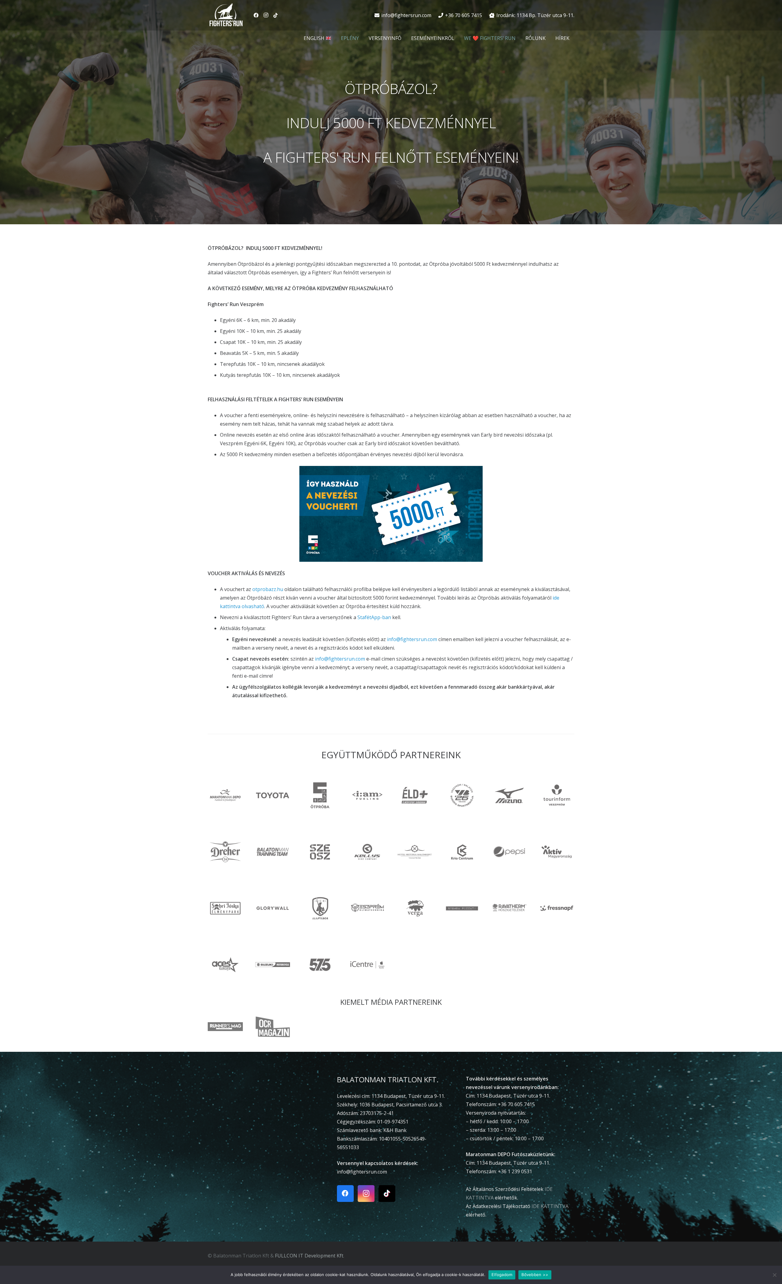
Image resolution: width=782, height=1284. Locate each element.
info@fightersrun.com (412, 639)
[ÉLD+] (414, 795)
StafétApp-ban (374, 617)
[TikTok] (275, 15)
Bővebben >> (534, 1274)
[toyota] (272, 795)
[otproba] (320, 795)
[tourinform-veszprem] (556, 795)
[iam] (367, 795)
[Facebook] (256, 15)
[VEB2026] (462, 795)
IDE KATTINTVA (550, 1206)
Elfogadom (501, 1274)
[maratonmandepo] (225, 795)
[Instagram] (266, 15)
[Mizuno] (509, 795)
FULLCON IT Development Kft (309, 1255)
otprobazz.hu (267, 589)
